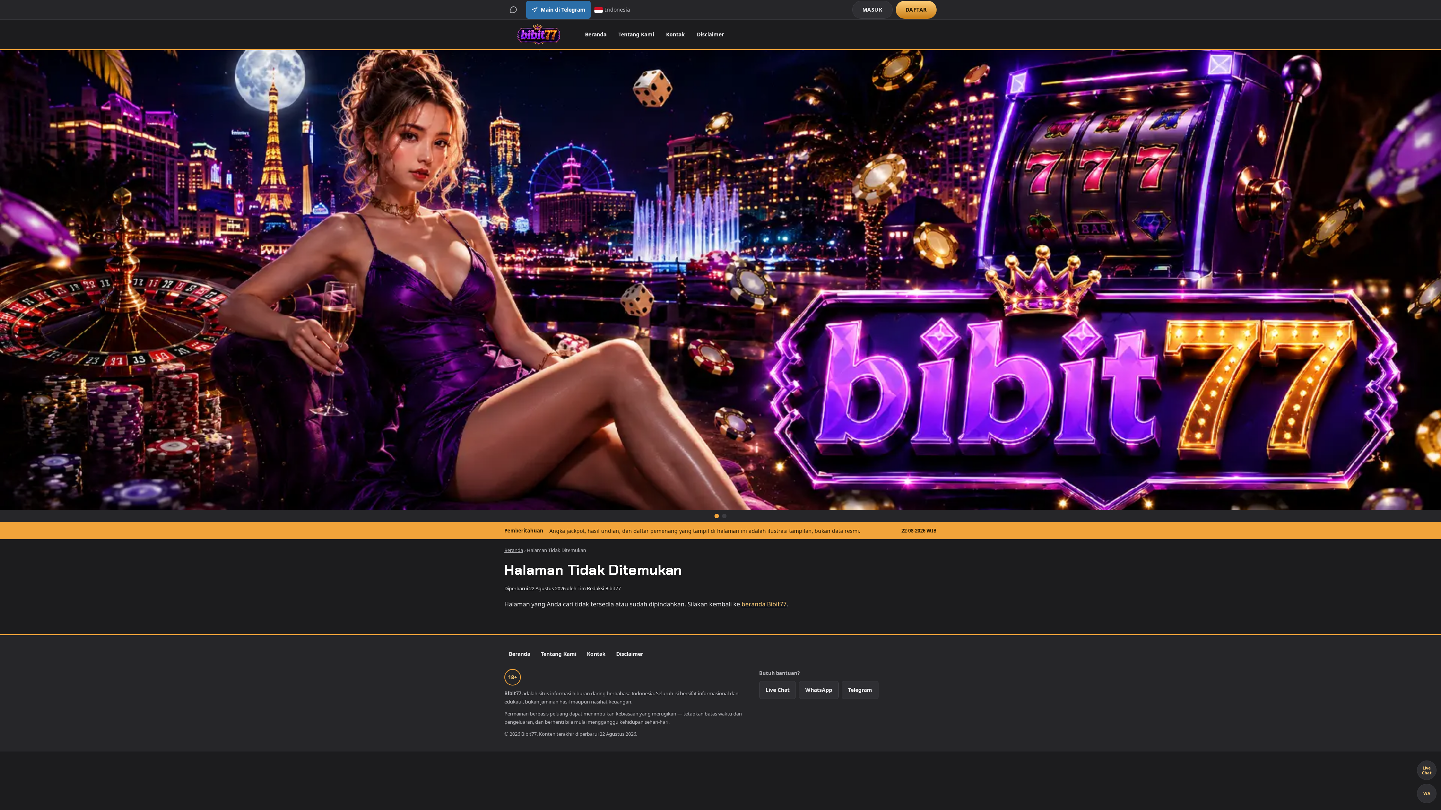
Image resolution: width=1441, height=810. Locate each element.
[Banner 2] (724, 516)
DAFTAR (916, 9)
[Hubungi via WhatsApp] (513, 10)
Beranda (595, 34)
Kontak (675, 34)
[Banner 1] (716, 516)
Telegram (860, 689)
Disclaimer (710, 34)
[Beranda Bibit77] (538, 34)
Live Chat (778, 689)
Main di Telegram (563, 9)
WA (1426, 793)
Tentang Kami (636, 34)
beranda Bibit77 (764, 604)
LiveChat (1427, 770)
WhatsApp (818, 689)
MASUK (872, 9)
